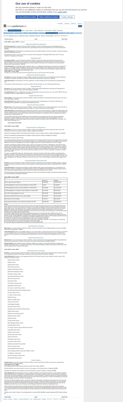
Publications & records (51, 33)
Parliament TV (61, 33)
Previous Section (9, 39)
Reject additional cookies (48, 17)
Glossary (10, 399)
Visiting (54, 30)
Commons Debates (49, 35)
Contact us (80, 23)
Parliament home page (13, 35)
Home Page (64, 39)
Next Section (8, 396)
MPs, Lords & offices (27, 30)
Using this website (37, 399)
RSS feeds (73, 23)
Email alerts (67, 23)
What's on (25, 33)
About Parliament (38, 30)
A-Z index (5, 399)
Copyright (44, 399)
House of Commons (9, 33)
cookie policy (62, 12)
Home (5, 30)
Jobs (31, 399)
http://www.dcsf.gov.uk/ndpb (14, 122)
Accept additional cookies (26, 17)
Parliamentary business (14, 30)
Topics (72, 33)
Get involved (48, 30)
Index (36, 39)
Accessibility (60, 23)
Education (60, 30)
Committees (42, 33)
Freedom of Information (24, 399)
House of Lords (18, 33)
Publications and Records (35, 35)
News (68, 33)
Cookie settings (67, 17)
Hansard (43, 35)
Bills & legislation (33, 33)
